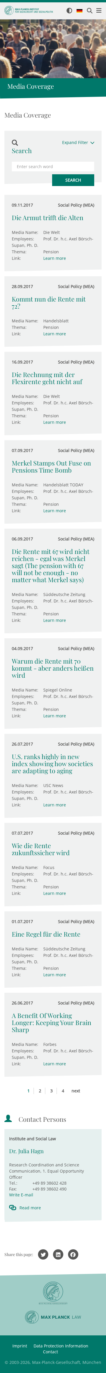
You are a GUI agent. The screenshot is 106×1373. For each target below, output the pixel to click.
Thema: (19, 251)
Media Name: (25, 232)
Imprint (19, 1346)
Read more (30, 1207)
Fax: (13, 1189)
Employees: (23, 239)
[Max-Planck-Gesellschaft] (53, 1293)
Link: (16, 258)
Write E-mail (21, 1195)
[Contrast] (69, 11)
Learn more (54, 258)
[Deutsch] (79, 11)
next (76, 1091)
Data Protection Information (61, 1346)
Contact (50, 1351)
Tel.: (13, 1183)
